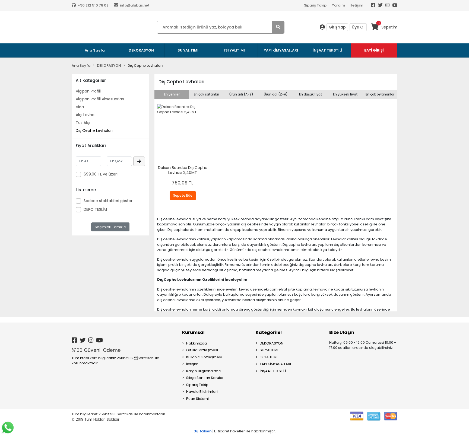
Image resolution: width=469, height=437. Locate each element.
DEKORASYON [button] (141, 50)
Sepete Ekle (182, 195)
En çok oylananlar (380, 94)
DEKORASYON (271, 343)
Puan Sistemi (197, 398)
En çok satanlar (206, 94)
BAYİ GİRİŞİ (374, 50)
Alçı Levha (85, 114)
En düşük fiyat (310, 94)
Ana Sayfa (95, 50)
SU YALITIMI (269, 350)
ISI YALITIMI (268, 357)
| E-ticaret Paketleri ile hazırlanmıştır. (235, 431)
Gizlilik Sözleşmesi (202, 350)
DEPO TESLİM (95, 209)
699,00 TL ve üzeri (101, 174)
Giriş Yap (337, 27)
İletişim (356, 5)
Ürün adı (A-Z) (241, 94)
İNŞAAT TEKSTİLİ (273, 371)
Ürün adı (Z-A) (276, 94)
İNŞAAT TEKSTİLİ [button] (327, 50)
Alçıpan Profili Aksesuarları (100, 99)
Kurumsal (193, 332)
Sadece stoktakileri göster (108, 200)
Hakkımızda (196, 343)
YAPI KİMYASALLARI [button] (281, 50)
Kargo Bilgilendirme (203, 371)
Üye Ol (358, 27)
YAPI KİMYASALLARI (275, 363)
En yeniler (172, 94)
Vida (80, 107)
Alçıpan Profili (88, 91)
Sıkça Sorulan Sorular (205, 377)
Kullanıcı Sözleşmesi (204, 357)
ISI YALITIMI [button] (234, 50)
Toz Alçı (83, 122)
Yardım (338, 5)
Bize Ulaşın (341, 332)
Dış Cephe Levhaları (94, 130)
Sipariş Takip (315, 5)
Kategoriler (269, 332)
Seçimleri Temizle (110, 226)
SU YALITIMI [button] (188, 50)
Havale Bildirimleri (202, 391)
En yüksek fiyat (345, 94)
